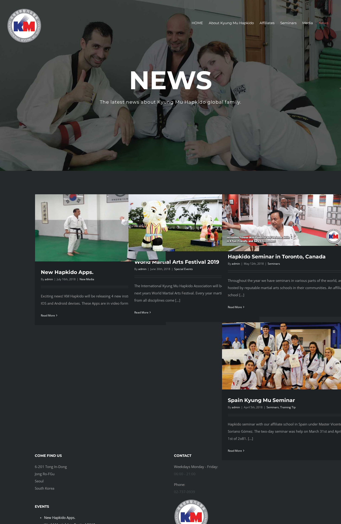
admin (49, 279)
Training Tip (288, 407)
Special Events (183, 269)
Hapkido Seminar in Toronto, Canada (277, 257)
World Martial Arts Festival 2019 (176, 262)
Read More (48, 315)
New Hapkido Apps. (67, 272)
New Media (87, 279)
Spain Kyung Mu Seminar (261, 400)
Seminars (274, 264)
